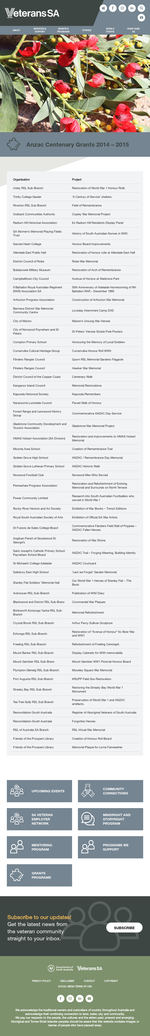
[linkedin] (132, 8)
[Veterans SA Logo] (32, 9)
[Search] (141, 8)
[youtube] (141, 17)
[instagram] (122, 8)
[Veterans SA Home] (103, 8)
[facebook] (113, 8)
